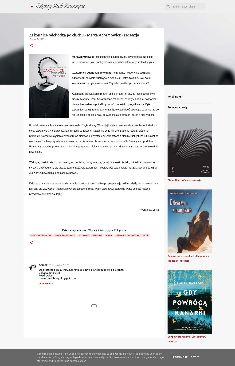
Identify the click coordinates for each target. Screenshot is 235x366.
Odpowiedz (46, 283)
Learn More (180, 357)
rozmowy (84, 235)
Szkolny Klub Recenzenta (61, 7)
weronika (97, 235)
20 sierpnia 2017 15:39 (59, 265)
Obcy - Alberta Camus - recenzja (184, 180)
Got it (195, 357)
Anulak (43, 265)
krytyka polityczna (41, 235)
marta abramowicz (65, 235)
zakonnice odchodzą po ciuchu (132, 235)
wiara (109, 235)
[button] (31, 45)
